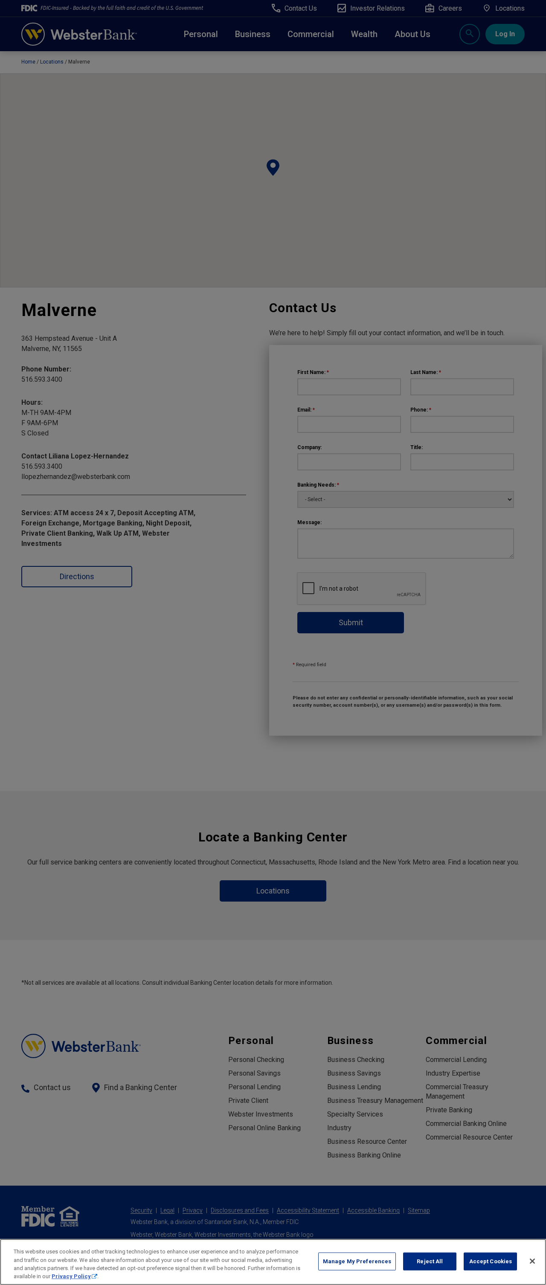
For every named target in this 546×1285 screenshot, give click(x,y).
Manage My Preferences (357, 1261)
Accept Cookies (490, 1261)
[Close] (532, 1261)
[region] (273, 1262)
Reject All (430, 1261)
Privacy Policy (71, 1276)
